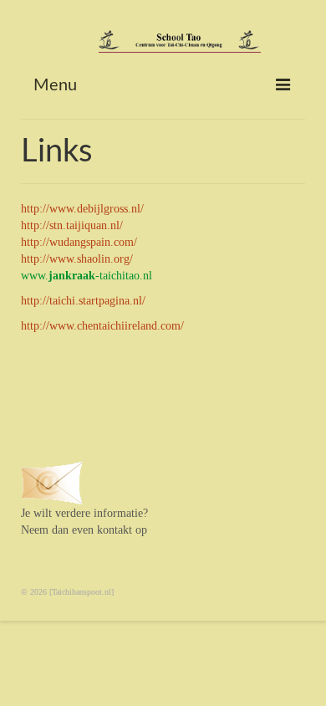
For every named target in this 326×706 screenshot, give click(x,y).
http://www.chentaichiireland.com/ (102, 326)
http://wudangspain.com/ (79, 242)
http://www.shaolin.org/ (77, 259)
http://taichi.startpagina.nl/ (83, 300)
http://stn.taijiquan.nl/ (72, 225)
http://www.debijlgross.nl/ (82, 208)
